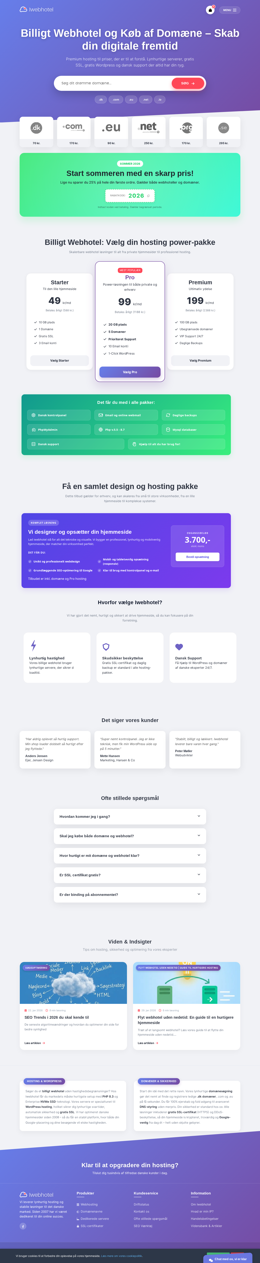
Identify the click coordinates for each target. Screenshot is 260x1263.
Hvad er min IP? (202, 1211)
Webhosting (89, 1204)
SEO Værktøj (143, 1226)
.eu (131, 99)
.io (159, 99)
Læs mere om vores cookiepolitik (121, 1255)
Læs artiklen (33, 1043)
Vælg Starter (59, 360)
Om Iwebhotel (201, 1204)
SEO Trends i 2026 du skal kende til (57, 1017)
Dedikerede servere (95, 1219)
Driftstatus (141, 1204)
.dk (101, 99)
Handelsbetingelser (205, 1219)
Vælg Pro (130, 372)
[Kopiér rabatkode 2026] (148, 195)
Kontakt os (141, 1211)
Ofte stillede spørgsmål (150, 1219)
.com (116, 99)
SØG (185, 83)
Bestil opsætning (197, 556)
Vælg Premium (200, 360)
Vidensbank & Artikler (206, 1226)
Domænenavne (91, 1211)
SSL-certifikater (92, 1226)
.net (145, 99)
